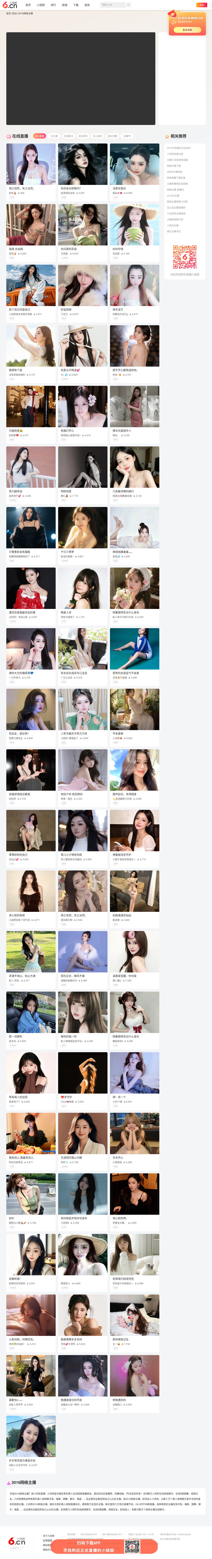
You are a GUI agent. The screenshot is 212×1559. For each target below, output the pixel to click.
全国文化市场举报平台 (112, 1543)
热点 (14, 13)
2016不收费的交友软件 (179, 147)
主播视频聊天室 (175, 219)
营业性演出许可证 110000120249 (175, 1534)
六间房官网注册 (175, 153)
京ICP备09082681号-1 (112, 1534)
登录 (202, 4)
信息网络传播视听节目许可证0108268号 (85, 1538)
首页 (28, 5)
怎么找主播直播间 (176, 207)
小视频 (41, 5)
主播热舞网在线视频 (177, 183)
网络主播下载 (174, 165)
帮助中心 (47, 1549)
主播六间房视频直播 (177, 159)
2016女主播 (173, 195)
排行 (53, 5)
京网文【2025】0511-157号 (141, 1534)
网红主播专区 (174, 231)
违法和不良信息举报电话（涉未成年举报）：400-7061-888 (93, 1548)
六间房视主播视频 (176, 213)
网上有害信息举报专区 (170, 1538)
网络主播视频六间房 (177, 201)
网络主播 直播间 (175, 189)
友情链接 (47, 1540)
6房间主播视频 (174, 171)
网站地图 (47, 1545)
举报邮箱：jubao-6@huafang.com (143, 1543)
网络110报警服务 (75, 1543)
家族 (87, 5)
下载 (76, 5)
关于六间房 (48, 1536)
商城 (64, 5)
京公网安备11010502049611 (141, 1538)
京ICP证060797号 (89, 1534)
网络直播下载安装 (176, 177)
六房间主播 (173, 225)
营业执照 (71, 1534)
